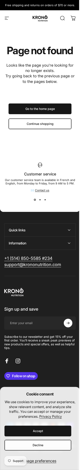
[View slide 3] (45, 199)
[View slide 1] (35, 199)
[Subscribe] (65, 323)
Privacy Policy (50, 416)
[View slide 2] (40, 199)
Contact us (42, 190)
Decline (38, 445)
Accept (38, 431)
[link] (28, 258)
